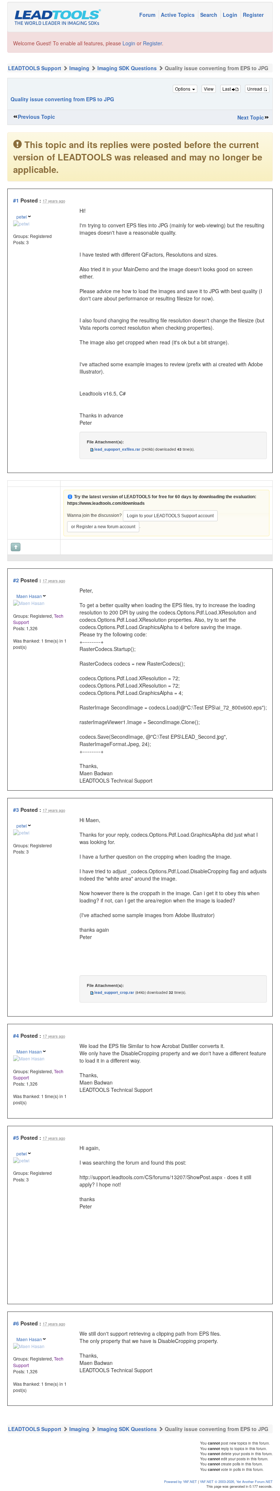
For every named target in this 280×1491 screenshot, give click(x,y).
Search (209, 14)
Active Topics (178, 14)
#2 (16, 580)
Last (227, 89)
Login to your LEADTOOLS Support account (170, 515)
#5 (16, 1137)
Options (183, 89)
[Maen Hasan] (28, 602)
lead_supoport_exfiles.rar (117, 449)
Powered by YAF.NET (180, 1481)
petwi (21, 216)
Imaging (79, 68)
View (209, 89)
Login (231, 14)
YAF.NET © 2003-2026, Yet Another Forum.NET (236, 1481)
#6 (16, 1323)
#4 (16, 1035)
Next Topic (250, 117)
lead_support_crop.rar (114, 992)
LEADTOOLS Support (34, 68)
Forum (148, 14)
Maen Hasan (29, 596)
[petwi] (21, 223)
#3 (16, 809)
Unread (255, 89)
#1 (16, 200)
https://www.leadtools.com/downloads (106, 503)
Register (253, 14)
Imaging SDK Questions (127, 68)
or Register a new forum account (103, 526)
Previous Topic (36, 116)
